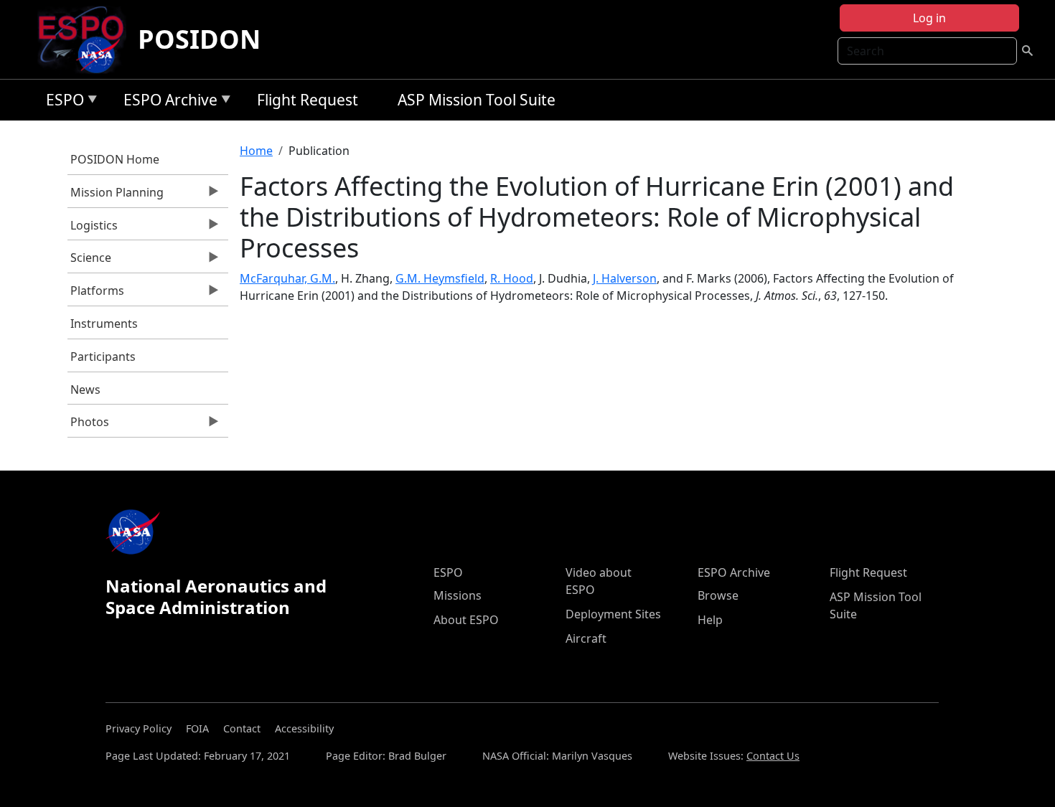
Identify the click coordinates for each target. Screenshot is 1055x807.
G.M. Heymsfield (439, 278)
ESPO (61, 102)
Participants (103, 356)
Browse (718, 595)
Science (89, 261)
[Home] (86, 39)
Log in (929, 18)
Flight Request (307, 100)
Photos (88, 425)
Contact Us (773, 756)
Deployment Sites (613, 614)
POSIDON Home (114, 159)
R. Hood (511, 278)
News (85, 389)
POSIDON (199, 39)
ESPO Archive (166, 102)
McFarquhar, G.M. (287, 278)
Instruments (104, 323)
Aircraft (586, 638)
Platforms (96, 294)
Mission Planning (115, 195)
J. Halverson (625, 278)
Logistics (92, 228)
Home (256, 151)
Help (710, 620)
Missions (457, 595)
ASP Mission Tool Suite (476, 100)
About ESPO (466, 620)
